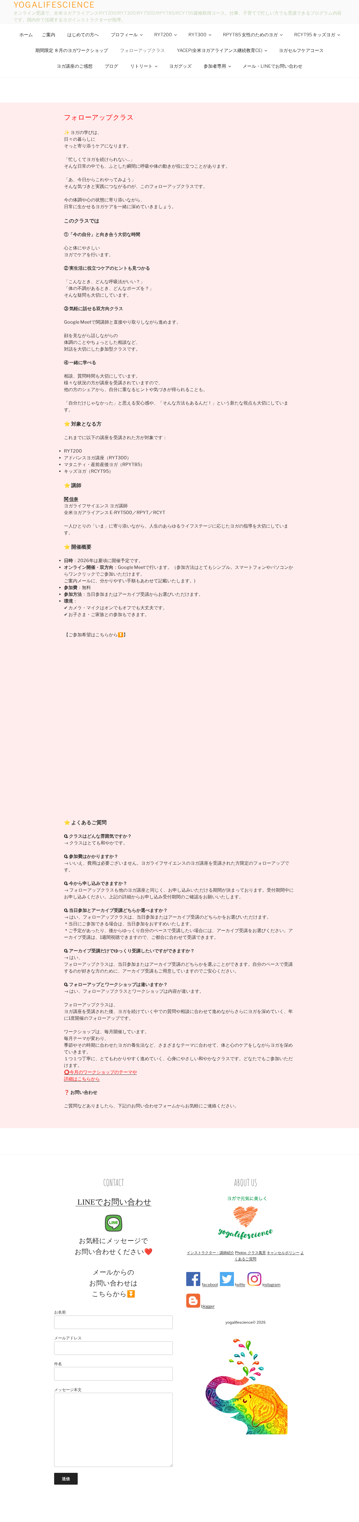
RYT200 (163, 34)
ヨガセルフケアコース (301, 50)
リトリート (141, 66)
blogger (207, 1306)
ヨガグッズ (180, 66)
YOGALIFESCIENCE (54, 5)
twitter (240, 1284)
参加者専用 (215, 66)
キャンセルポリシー (283, 1253)
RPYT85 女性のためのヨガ (250, 34)
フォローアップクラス (142, 50)
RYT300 (197, 34)
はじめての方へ (83, 34)
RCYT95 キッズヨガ (314, 34)
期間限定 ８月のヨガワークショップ (71, 50)
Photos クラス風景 (250, 1253)
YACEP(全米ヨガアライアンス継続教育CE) (219, 50)
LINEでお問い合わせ (113, 1202)
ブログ (111, 66)
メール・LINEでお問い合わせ (272, 66)
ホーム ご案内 (37, 34)
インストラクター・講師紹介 (210, 1253)
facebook (209, 1284)
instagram (270, 1284)
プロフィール (124, 34)
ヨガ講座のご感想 (75, 66)
